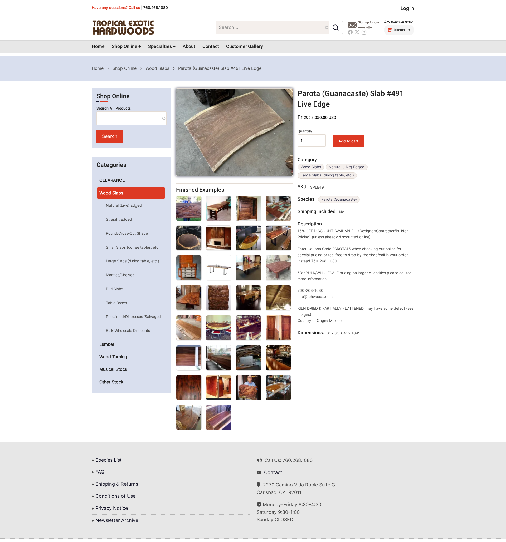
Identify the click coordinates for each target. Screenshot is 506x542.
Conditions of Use (115, 496)
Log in (407, 8)
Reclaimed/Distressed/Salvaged (133, 316)
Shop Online (124, 46)
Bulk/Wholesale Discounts (128, 330)
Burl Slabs (114, 289)
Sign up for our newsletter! (368, 25)
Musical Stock (113, 369)
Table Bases (116, 302)
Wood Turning (113, 356)
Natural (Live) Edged (346, 167)
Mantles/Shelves (120, 275)
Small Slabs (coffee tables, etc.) (133, 247)
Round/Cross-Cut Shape (127, 233)
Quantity (305, 131)
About (189, 46)
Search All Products (113, 108)
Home (98, 46)
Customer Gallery (244, 46)
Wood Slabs (157, 68)
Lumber (106, 344)
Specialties (160, 46)
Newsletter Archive (116, 520)
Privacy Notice (111, 508)
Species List (108, 460)
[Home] (123, 28)
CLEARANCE (112, 180)
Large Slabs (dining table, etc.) (327, 175)
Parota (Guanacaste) (339, 199)
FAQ (99, 472)
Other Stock (111, 382)
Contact (210, 46)
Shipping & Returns (116, 484)
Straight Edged (119, 219)
